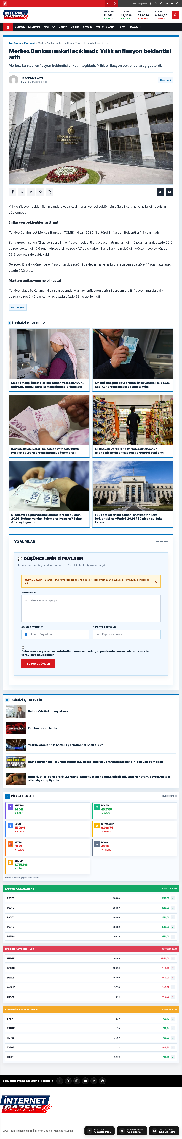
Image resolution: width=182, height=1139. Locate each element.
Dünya (63, 27)
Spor (123, 27)
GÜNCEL (20, 27)
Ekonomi (34, 27)
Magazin (135, 27)
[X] (156, 3)
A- (160, 192)
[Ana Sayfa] (8, 27)
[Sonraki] (114, 3)
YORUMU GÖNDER (38, 663)
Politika (49, 27)
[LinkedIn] (167, 3)
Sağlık (87, 27)
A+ (170, 192)
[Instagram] (161, 3)
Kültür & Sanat (105, 27)
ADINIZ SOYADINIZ (32, 627)
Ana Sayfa (15, 43)
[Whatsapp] (102, 1080)
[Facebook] (151, 3)
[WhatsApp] (177, 3)
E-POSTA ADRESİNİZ (105, 627)
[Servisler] (174, 27)
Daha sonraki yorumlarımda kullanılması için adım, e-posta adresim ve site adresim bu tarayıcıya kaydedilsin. (85, 652)
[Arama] (175, 15)
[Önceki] (108, 3)
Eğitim (75, 27)
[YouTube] (172, 3)
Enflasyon (17, 307)
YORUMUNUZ (29, 592)
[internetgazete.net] (16, 15)
